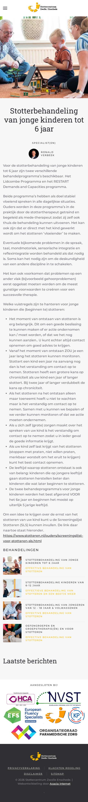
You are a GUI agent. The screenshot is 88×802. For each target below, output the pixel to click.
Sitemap (57, 773)
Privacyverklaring (24, 768)
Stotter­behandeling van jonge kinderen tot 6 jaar (52, 561)
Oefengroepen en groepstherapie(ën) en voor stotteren (50, 629)
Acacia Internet (60, 783)
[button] (5, 8)
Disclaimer (33, 773)
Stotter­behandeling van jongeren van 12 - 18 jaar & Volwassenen (55, 606)
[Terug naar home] (44, 8)
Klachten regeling (64, 768)
